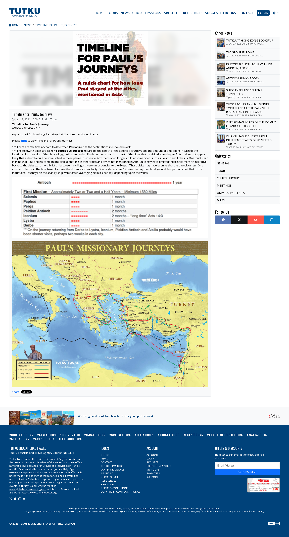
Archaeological (226, 435)
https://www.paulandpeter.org (39, 492)
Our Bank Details (112, 469)
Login (263, 13)
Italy (145, 435)
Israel (95, 435)
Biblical (22, 435)
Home (99, 13)
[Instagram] (19, 498)
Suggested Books (220, 13)
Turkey (169, 435)
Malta (258, 435)
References (192, 13)
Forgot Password (159, 466)
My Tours (153, 469)
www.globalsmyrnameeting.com (27, 489)
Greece (121, 435)
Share (15, 392)
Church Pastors (146, 13)
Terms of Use (110, 477)
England (71, 439)
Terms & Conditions (114, 488)
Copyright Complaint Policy (120, 491)
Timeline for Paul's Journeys (56, 25)
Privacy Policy (111, 484)
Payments (153, 473)
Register (153, 462)
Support (152, 477)
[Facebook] (15, 498)
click (24, 140)
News (125, 13)
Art (44, 439)
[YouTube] (24, 498)
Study (20, 439)
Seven (59, 435)
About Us (172, 13)
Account (152, 454)
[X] (10, 498)
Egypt (194, 435)
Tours (112, 13)
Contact (246, 13)
